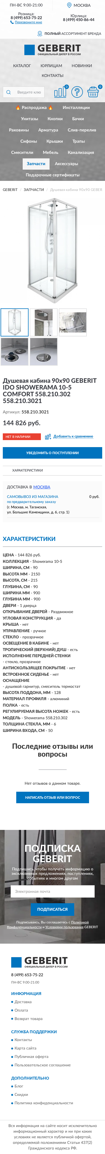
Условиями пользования (64, 927)
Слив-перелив (82, 130)
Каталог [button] (22, 66)
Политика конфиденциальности (44, 1103)
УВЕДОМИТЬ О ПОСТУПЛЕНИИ (52, 453)
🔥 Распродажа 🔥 (34, 108)
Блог (19, 1087)
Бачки (78, 119)
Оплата (21, 1010)
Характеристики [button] (27, 470)
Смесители (22, 153)
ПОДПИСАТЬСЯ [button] (52, 910)
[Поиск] (8, 92)
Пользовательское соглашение (43, 1065)
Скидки (21, 1095)
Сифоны (28, 141)
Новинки (82, 66)
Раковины (19, 130)
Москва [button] (41, 487)
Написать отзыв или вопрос (52, 797)
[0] (93, 92)
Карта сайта (25, 1048)
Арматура (48, 130)
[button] (26, 22)
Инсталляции (76, 108)
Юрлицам (51, 66)
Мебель (50, 153)
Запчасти (36, 164)
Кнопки (55, 119)
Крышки (54, 141)
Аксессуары (66, 164)
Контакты (53, 76)
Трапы (79, 141)
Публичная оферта (31, 1057)
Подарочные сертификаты (53, 175)
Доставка (23, 1002)
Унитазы (29, 119)
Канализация (81, 153)
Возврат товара (29, 1019)
